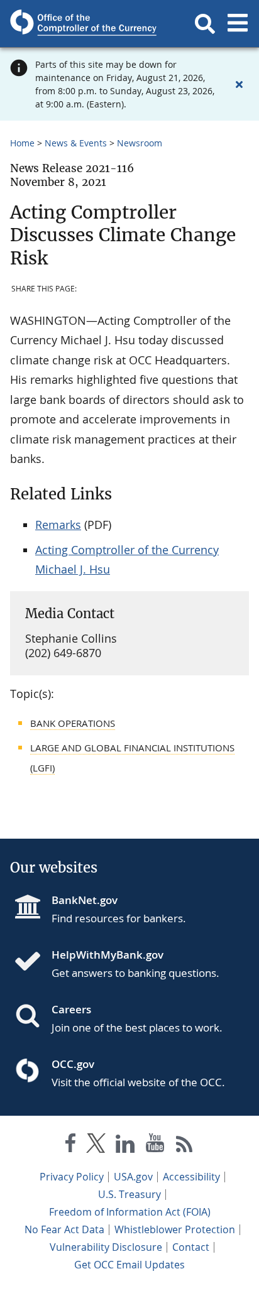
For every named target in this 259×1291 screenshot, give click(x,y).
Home (22, 143)
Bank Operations (72, 723)
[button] (205, 24)
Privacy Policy (72, 1177)
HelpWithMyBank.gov (107, 954)
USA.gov (133, 1177)
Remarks (58, 524)
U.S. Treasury (129, 1194)
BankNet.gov (85, 900)
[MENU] (237, 24)
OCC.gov (73, 1064)
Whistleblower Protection (174, 1229)
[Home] (32, 962)
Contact (190, 1247)
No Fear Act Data (64, 1229)
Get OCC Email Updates (129, 1265)
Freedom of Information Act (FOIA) (130, 1212)
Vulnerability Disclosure (106, 1247)
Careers (71, 1009)
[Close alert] (239, 84)
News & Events (76, 143)
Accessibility (191, 1177)
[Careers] (32, 1017)
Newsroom (139, 143)
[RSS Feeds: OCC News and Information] (184, 1145)
